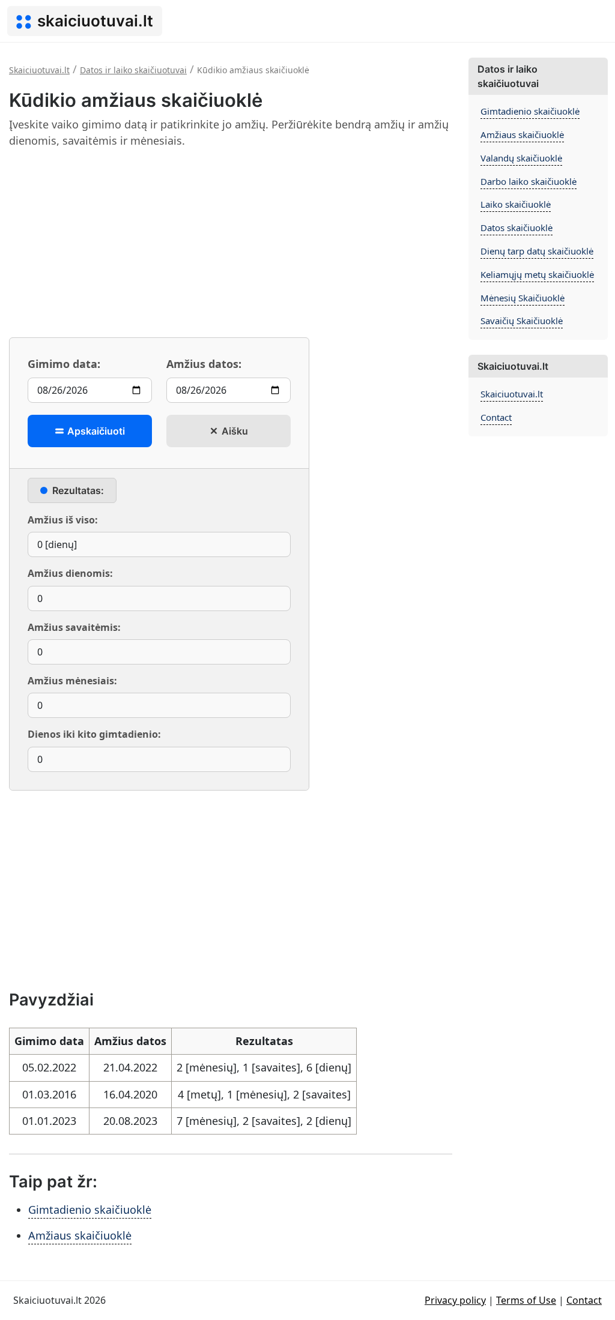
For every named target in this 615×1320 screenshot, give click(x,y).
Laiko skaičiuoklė (515, 204)
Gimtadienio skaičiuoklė (89, 1209)
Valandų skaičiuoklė (521, 158)
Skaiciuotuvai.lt (511, 394)
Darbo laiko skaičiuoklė (528, 181)
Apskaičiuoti (95, 431)
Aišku (233, 431)
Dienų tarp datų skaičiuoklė (536, 251)
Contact (496, 417)
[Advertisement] (230, 242)
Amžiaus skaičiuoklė (80, 1235)
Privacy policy (455, 1300)
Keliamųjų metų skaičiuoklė (537, 274)
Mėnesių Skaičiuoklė (522, 298)
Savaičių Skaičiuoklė (521, 321)
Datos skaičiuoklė (516, 228)
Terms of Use (526, 1300)
